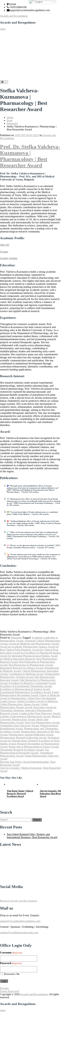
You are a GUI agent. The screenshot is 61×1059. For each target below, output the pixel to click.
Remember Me (12, 974)
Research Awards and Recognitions (18, 900)
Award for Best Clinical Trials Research (29, 648)
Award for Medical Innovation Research (29, 657)
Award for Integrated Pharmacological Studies (24, 655)
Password (11, 963)
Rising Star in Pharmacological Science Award (33, 746)
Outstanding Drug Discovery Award (19, 725)
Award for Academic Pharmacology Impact (23, 646)
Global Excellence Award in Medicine (37, 701)
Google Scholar (8, 258)
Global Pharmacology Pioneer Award (24, 706)
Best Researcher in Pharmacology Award (31, 664)
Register (5, 54)
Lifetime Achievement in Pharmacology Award (25, 716)
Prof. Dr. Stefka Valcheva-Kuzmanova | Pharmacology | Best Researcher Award (30, 156)
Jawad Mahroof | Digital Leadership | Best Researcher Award (21, 793)
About (5, 40)
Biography (12, 123)
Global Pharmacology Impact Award (19, 704)
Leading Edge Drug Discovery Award (39, 713)
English (39, 2)
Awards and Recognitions (14, 15)
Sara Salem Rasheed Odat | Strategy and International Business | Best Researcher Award (32, 836)
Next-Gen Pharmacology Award (42, 722)
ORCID (4, 245)
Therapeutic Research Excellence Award (21, 749)
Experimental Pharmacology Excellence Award (25, 692)
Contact (5, 74)
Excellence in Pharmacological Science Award (25, 689)
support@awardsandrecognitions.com (20, 921)
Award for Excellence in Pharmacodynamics (36, 652)
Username (11, 952)
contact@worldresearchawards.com (19, 932)
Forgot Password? (9, 991)
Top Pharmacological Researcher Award (24, 751)
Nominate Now (9, 47)
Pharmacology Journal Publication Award (31, 734)
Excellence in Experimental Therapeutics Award (26, 686)
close (2, 28)
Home (4, 33)
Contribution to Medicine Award (26, 674)
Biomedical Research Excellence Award (21, 668)
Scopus (4, 251)
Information (7, 67)
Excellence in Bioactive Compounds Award (32, 683)
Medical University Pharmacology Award (30, 718)
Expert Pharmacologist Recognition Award (29, 694)
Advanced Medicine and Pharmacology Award (33, 643)
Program (6, 60)
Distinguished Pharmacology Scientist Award (29, 675)
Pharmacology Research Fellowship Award (23, 737)
